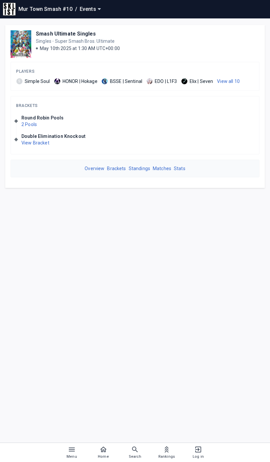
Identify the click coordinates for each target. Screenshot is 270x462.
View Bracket (35, 142)
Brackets (27, 105)
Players (25, 71)
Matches (162, 168)
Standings (139, 168)
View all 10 (228, 81)
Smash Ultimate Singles (66, 34)
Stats (179, 168)
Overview (94, 168)
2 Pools (29, 124)
